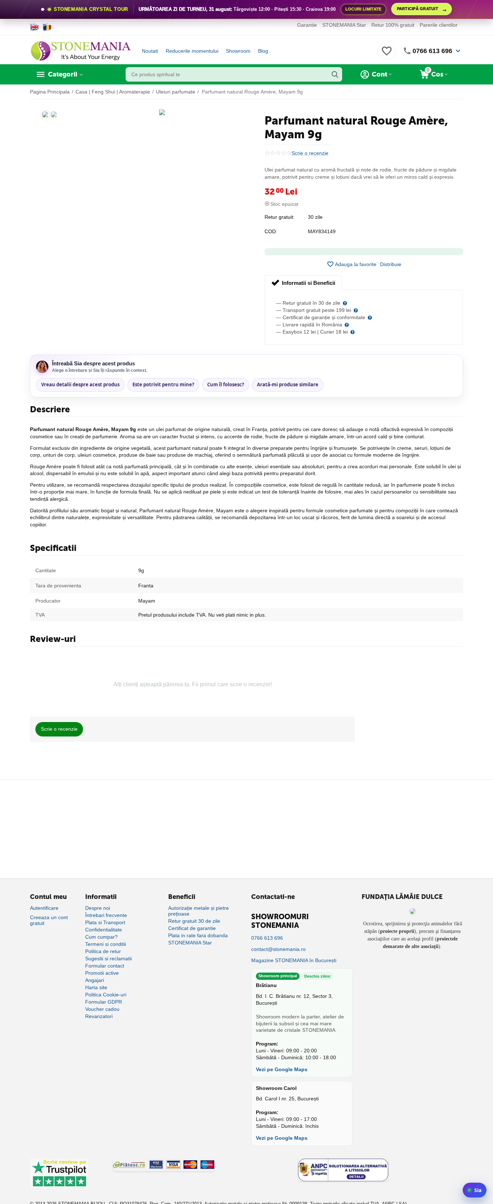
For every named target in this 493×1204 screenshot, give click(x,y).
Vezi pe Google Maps (281, 1069)
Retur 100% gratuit (392, 25)
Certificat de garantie (192, 928)
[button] (390, 264)
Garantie (307, 25)
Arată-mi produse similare (287, 384)
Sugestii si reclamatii (108, 958)
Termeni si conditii (105, 944)
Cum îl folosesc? (225, 384)
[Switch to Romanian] (47, 27)
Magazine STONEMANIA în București (293, 960)
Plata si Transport (105, 922)
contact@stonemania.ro (278, 949)
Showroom (238, 51)
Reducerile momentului (192, 51)
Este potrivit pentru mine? (163, 384)
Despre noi (97, 908)
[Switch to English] (34, 27)
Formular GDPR (103, 1002)
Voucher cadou (102, 1009)
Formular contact (104, 966)
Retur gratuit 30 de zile (194, 921)
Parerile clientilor (439, 25)
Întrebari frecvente (106, 915)
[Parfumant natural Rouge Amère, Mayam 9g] (162, 112)
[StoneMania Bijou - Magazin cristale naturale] (80, 50)
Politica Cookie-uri (105, 994)
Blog (263, 51)
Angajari (94, 980)
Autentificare (44, 908)
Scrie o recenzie (310, 153)
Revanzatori (99, 1016)
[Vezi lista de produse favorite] (386, 55)
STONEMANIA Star (344, 25)
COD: (271, 231)
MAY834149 (322, 231)
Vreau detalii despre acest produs (80, 384)
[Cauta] (335, 74)
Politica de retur (103, 951)
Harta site (96, 987)
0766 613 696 (432, 51)
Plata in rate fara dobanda (198, 935)
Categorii (62, 74)
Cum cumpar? (101, 937)
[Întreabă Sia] (475, 1190)
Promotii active (102, 973)
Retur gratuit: (280, 217)
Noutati (150, 51)
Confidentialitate (103, 930)
